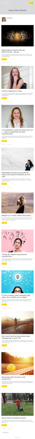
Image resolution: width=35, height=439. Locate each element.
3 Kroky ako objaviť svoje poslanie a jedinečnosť (14, 255)
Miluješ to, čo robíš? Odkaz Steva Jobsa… (17, 215)
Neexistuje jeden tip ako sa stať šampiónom (13, 378)
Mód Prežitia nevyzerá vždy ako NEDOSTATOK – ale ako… (13, 51)
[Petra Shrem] (6, 3)
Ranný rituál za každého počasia (14, 418)
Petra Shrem (9, 62)
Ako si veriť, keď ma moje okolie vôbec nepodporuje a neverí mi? (16, 337)
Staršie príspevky (5, 432)
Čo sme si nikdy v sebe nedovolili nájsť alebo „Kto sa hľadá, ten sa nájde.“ (16, 296)
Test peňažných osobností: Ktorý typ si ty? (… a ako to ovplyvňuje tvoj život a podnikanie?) (17, 132)
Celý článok (4, 59)
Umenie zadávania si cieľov (12, 91)
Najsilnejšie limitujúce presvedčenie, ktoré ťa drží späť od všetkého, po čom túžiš (16, 175)
